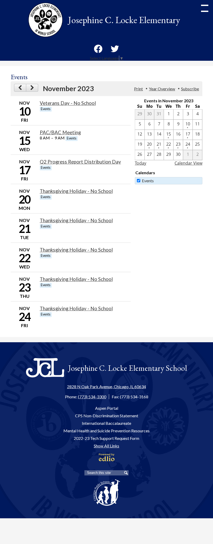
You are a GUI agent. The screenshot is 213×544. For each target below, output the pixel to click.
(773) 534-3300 (92, 396)
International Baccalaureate (106, 423)
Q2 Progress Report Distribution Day (80, 162)
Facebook (98, 49)
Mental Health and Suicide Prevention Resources (106, 430)
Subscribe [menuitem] (190, 88)
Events (148, 180)
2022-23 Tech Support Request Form (106, 438)
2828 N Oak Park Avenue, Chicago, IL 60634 (106, 386)
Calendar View (188, 163)
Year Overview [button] (162, 88)
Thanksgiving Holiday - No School (76, 191)
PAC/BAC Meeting (60, 132)
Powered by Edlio (107, 457)
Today (140, 163)
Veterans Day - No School (68, 103)
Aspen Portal (106, 408)
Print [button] (138, 88)
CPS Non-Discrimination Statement (106, 415)
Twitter (115, 49)
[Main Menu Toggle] (204, 8)
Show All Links (106, 445)
